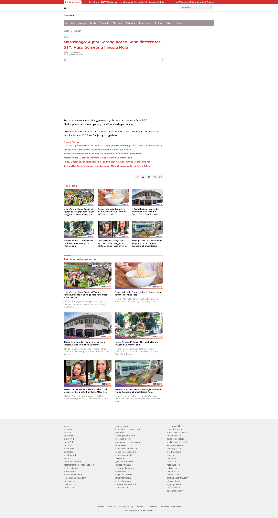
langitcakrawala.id (123, 474)
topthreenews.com (72, 461)
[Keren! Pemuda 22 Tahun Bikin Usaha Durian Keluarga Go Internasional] (79, 229)
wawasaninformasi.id (177, 432)
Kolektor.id (148, 510)
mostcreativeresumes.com (127, 442)
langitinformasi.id (123, 477)
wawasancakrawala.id (125, 484)
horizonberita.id (174, 435)
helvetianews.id (122, 471)
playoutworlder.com (73, 474)
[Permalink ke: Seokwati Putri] (66, 53)
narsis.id (170, 455)
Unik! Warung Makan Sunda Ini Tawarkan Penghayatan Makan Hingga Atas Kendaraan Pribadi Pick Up (206, 2)
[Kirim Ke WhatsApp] (160, 177)
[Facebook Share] (137, 177)
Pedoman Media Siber (170, 506)
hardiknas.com (174, 464)
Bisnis (93, 23)
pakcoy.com (172, 468)
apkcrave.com (121, 426)
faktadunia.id (121, 458)
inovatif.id (68, 442)
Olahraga (117, 23)
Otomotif (104, 23)
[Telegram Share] (154, 177)
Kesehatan (144, 23)
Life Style (158, 23)
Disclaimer (152, 506)
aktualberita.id (121, 487)
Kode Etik (111, 506)
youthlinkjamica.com (73, 468)
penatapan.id (70, 455)
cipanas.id (68, 435)
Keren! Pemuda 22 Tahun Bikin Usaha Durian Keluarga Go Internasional (98, 157)
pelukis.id (68, 426)
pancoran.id (69, 429)
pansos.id (171, 458)
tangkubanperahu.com (177, 477)
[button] (211, 7)
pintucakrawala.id (123, 481)
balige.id (67, 458)
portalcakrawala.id (175, 438)
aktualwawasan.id (175, 445)
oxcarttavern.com (123, 445)
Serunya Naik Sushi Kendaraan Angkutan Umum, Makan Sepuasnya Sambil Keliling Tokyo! (107, 166)
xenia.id (67, 445)
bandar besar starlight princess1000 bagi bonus (189, 30)
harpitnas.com (173, 471)
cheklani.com (70, 484)
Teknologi (130, 23)
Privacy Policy (126, 506)
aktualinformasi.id (123, 455)
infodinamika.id (174, 451)
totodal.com (69, 487)
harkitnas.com (173, 474)
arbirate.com (70, 471)
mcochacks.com (123, 438)
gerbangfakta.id (174, 448)
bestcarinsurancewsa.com (127, 429)
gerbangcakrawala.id (125, 468)
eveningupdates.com (125, 435)
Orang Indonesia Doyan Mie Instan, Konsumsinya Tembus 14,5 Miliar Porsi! (99, 149)
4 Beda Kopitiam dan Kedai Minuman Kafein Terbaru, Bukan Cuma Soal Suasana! (103, 153)
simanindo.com (174, 487)
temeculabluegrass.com (75, 477)
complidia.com (122, 432)
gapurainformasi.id (124, 461)
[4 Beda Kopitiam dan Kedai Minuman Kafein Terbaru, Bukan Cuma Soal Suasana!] (147, 197)
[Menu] (66, 7)
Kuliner (180, 23)
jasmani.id (68, 432)
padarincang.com (175, 490)
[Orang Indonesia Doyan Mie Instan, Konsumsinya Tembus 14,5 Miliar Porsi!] (113, 197)
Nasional (82, 23)
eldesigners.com (71, 481)
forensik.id (172, 461)
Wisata (169, 23)
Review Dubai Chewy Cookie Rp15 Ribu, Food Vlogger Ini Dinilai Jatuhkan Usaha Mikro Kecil (107, 161)
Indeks (101, 506)
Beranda (69, 23)
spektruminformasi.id (177, 442)
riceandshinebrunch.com (126, 448)
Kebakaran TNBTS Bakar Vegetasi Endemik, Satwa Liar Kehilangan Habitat (106, 2)
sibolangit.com (174, 481)
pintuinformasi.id (174, 429)
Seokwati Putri (75, 52)
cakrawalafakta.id (175, 426)
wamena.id (69, 448)
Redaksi (139, 506)
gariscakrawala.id (123, 464)
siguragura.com (174, 484)
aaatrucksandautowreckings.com (79, 464)
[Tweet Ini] (143, 177)
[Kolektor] (69, 15)
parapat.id (68, 451)
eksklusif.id (69, 438)
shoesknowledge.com (125, 451)
